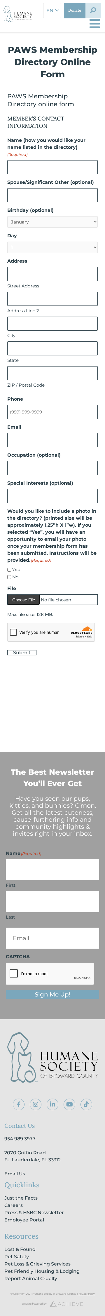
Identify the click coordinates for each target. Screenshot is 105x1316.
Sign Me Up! (52, 994)
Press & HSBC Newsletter (34, 1212)
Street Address (23, 286)
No (15, 577)
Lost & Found (20, 1249)
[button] (93, 10)
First (10, 885)
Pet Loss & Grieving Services (37, 1264)
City (11, 335)
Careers (13, 1205)
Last (10, 917)
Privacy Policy (87, 1294)
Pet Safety (16, 1256)
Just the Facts (21, 1198)
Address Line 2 (23, 310)
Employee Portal (24, 1220)
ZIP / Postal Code (26, 385)
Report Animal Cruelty (30, 1278)
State (13, 360)
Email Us (14, 1174)
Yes (16, 570)
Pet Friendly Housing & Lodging (42, 1271)
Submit (22, 652)
